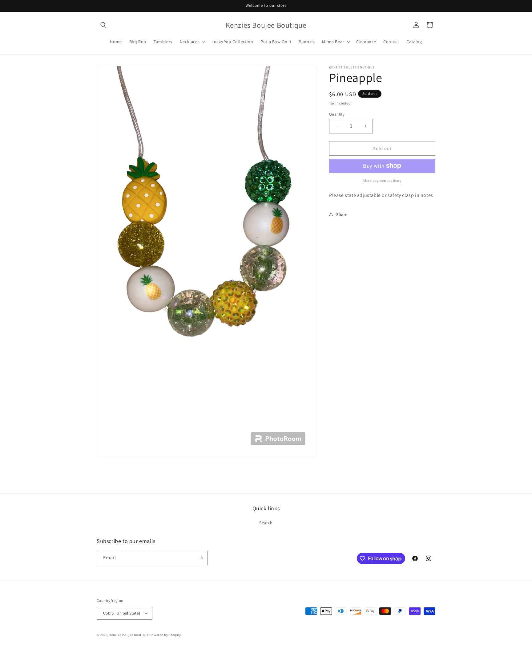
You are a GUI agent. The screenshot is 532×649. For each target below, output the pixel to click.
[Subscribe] (200, 558)
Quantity (337, 113)
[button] (103, 25)
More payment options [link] (382, 180)
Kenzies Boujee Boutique (129, 635)
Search (266, 522)
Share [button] (342, 214)
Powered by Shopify (165, 635)
